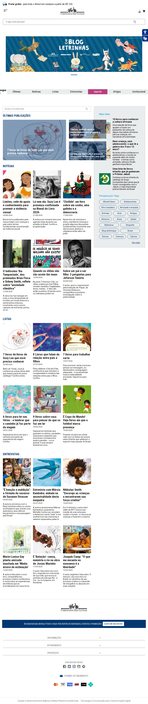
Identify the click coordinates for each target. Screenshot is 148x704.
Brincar (105, 236)
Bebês (133, 219)
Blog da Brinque (109, 231)
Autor (119, 219)
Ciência (133, 236)
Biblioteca (108, 225)
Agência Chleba (50, 701)
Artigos (117, 91)
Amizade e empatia (129, 207)
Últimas (17, 91)
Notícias (36, 91)
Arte (120, 213)
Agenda (98, 91)
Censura (119, 236)
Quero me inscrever (113, 624)
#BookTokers (109, 202)
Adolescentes (130, 202)
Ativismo (105, 219)
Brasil (130, 231)
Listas (55, 91)
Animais (105, 213)
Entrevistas (76, 91)
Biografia (130, 225)
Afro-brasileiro (108, 207)
